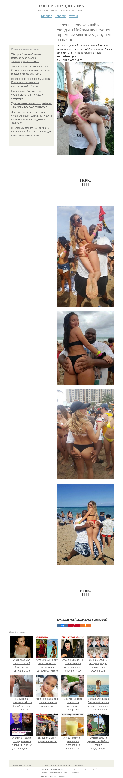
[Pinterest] (74, 625)
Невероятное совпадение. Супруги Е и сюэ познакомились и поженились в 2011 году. (31, 82)
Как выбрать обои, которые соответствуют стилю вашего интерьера (27, 95)
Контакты (44, 765)
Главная (46, 16)
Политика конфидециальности (52, 769)
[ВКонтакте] (62, 625)
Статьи (73, 16)
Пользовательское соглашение (60, 765)
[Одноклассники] (85, 625)
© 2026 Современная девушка (21, 765)
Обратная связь (77, 765)
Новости (60, 16)
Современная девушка (61, 5)
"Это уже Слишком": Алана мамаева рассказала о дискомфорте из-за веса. (26, 58)
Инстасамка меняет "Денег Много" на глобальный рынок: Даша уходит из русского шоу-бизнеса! (31, 131)
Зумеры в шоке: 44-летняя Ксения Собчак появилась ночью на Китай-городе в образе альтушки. (30, 70)
